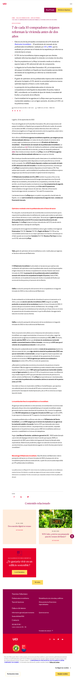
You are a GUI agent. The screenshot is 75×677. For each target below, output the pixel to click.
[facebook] (14, 497)
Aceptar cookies (63, 674)
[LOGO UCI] (15, 639)
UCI (45, 47)
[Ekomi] (16, 648)
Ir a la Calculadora (19, 572)
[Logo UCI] (8, 4)
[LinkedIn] (54, 639)
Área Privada (50, 10)
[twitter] (28, 497)
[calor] (55, 519)
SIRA (50, 47)
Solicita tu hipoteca (64, 10)
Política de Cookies (54, 662)
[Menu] (71, 4)
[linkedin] (21, 497)
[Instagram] (50, 639)
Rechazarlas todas (13, 674)
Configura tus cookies (62, 668)
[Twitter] (58, 639)
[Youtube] (62, 639)
